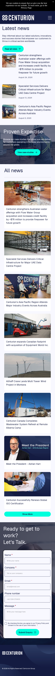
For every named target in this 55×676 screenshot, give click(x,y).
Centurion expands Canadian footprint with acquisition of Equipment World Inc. (27, 343)
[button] (27, 632)
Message (9, 606)
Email (7, 580)
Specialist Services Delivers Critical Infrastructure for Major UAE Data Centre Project (35, 89)
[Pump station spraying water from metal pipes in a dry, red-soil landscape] (9, 60)
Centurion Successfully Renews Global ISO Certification (26, 502)
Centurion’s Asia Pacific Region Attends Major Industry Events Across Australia (35, 110)
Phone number (12, 593)
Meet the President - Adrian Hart (23, 463)
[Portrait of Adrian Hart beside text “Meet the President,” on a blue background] (27, 448)
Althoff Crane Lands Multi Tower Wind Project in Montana (26, 383)
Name (8, 555)
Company (10, 567)
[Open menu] (50, 18)
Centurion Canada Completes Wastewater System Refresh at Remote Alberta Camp (27, 424)
